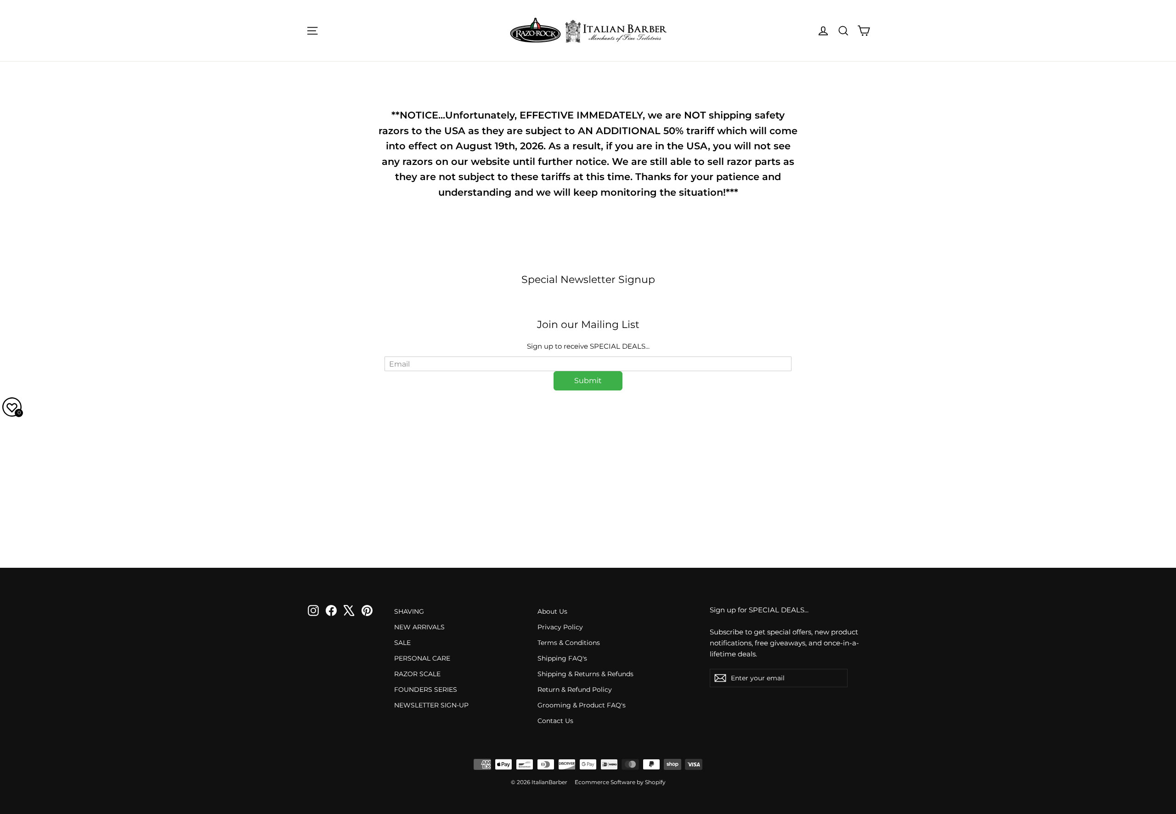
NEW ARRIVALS (419, 627)
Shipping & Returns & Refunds (585, 674)
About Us (552, 611)
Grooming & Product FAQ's (581, 705)
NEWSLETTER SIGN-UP (431, 705)
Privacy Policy (560, 627)
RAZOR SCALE (417, 674)
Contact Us (555, 721)
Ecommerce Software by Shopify (620, 782)
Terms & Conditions (568, 643)
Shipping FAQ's (562, 658)
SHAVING (409, 611)
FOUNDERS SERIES (425, 689)
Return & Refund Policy (574, 689)
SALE (402, 643)
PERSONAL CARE (422, 658)
